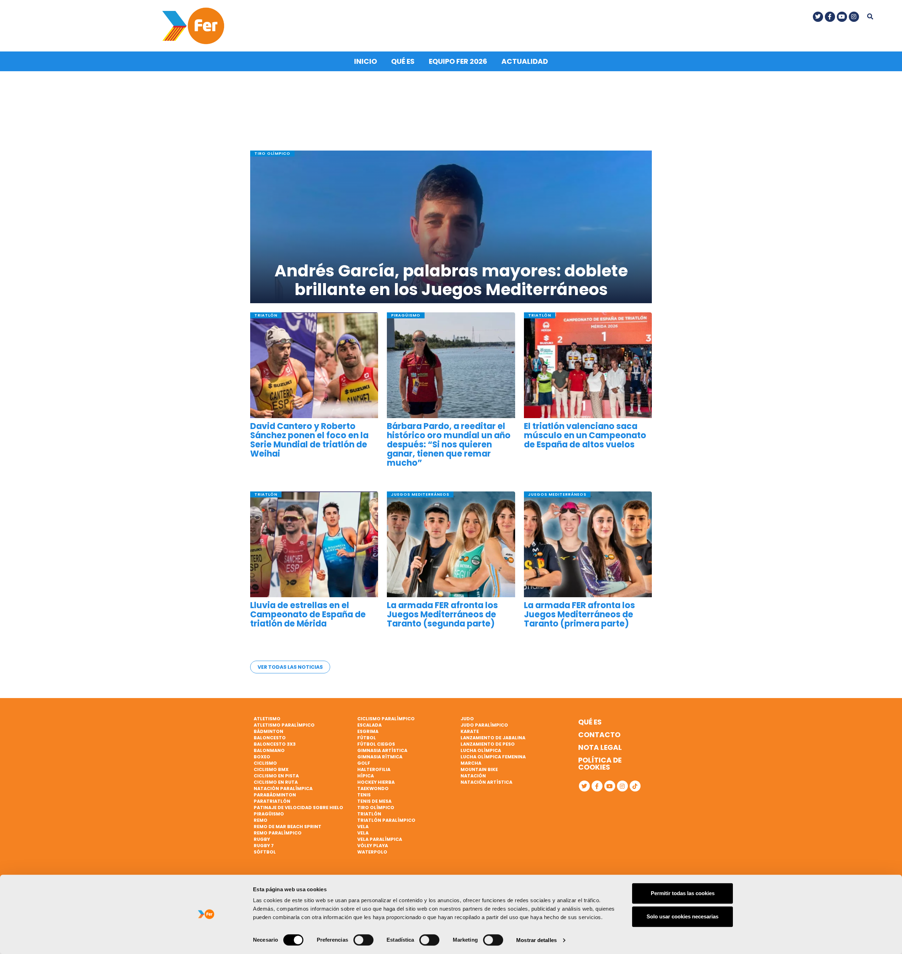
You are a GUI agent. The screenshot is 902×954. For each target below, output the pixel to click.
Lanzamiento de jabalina (493, 738)
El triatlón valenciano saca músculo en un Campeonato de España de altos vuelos (585, 436)
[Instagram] (854, 17)
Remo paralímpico (278, 833)
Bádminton (268, 731)
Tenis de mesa (374, 801)
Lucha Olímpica (481, 750)
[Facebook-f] (830, 17)
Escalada (369, 725)
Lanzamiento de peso (488, 744)
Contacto (599, 735)
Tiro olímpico (375, 808)
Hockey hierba (376, 782)
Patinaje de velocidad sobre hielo (298, 808)
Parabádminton (275, 795)
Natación (473, 776)
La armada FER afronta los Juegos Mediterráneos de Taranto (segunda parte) (442, 615)
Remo (260, 820)
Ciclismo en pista (276, 776)
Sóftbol (265, 852)
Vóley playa (372, 846)
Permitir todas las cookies (683, 893)
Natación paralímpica (283, 788)
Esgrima (367, 731)
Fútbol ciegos (376, 744)
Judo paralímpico (484, 725)
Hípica (365, 776)
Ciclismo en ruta (276, 782)
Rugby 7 (264, 846)
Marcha (471, 763)
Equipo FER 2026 (458, 61)
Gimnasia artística (382, 750)
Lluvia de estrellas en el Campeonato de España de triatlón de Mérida (308, 615)
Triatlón (369, 814)
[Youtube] (842, 17)
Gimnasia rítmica (379, 757)
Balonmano (269, 750)
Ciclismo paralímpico (386, 719)
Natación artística (486, 782)
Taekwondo (373, 788)
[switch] (363, 940)
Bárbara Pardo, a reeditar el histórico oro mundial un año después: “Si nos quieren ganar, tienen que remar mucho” (449, 445)
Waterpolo (372, 852)
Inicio (365, 61)
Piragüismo (269, 814)
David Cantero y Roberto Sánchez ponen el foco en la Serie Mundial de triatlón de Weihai (309, 440)
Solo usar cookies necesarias (682, 916)
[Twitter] (818, 17)
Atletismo (267, 719)
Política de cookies (600, 763)
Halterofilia (373, 769)
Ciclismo (265, 763)
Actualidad (524, 61)
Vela (363, 827)
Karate (470, 731)
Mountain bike (479, 769)
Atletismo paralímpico (284, 725)
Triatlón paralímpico (386, 820)
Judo (467, 719)
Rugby (262, 839)
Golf (363, 763)
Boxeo (262, 757)
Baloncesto (270, 738)
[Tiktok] (635, 786)
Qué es (403, 61)
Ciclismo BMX (271, 769)
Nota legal (600, 747)
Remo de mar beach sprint (287, 827)
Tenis (364, 795)
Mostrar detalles (536, 940)
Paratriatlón (272, 801)
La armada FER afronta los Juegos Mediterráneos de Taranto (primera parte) (579, 615)
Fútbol (366, 738)
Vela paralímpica (379, 839)
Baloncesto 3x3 (275, 744)
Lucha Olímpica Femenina (493, 757)
